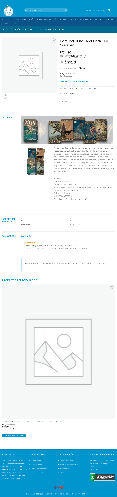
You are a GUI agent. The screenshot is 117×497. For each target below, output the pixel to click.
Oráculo (61, 19)
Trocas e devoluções (68, 461)
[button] (113, 10)
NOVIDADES (7, 19)
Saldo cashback (37, 473)
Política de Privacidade (69, 465)
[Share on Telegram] (70, 102)
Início (5, 29)
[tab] (75, 81)
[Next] (10, 95)
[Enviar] (66, 10)
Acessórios (8, 24)
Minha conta (36, 461)
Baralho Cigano (45, 19)
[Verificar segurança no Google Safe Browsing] (102, 477)
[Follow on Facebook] (55, 487)
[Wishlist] (109, 10)
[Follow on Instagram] (58, 487)
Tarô (31, 19)
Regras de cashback (39, 469)
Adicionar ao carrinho (14, 435)
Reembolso (64, 469)
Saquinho (98, 19)
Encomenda (20, 19)
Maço (91, 88)
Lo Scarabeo (69, 93)
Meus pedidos (36, 465)
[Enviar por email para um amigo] (66, 102)
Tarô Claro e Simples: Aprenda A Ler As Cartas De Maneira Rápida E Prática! (32, 422)
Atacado (63, 473)
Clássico (29, 29)
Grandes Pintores (52, 29)
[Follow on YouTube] (61, 487)
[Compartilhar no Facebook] (62, 102)
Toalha (109, 19)
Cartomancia (85, 19)
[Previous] (3, 445)
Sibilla (73, 19)
